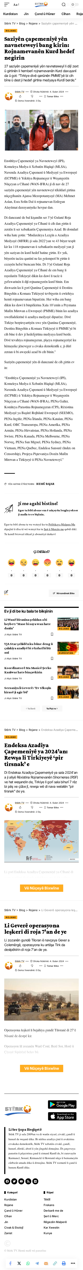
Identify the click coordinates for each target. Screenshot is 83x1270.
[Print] (63, 1263)
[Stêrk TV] (41, 4)
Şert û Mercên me (54, 529)
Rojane (11, 30)
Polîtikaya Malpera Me (62, 524)
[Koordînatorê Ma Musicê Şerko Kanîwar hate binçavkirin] (68, 672)
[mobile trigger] (7, 4)
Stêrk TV (19, 91)
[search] (63, 4)
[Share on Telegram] (37, 1263)
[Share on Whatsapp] (28, 1263)
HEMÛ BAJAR (45, 484)
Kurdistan (66, 653)
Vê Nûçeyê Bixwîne (41, 888)
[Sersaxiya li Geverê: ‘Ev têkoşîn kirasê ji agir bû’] (68, 692)
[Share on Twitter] (19, 1263)
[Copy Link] (54, 1263)
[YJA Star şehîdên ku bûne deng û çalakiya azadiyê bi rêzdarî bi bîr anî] (68, 648)
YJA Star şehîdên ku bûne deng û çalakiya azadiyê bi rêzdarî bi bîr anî (28, 648)
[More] (72, 1263)
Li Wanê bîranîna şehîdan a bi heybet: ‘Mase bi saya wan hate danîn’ (27, 624)
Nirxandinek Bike (65, 593)
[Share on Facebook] (10, 1263)
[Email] (46, 1263)
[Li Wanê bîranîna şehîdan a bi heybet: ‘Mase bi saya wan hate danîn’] (68, 624)
